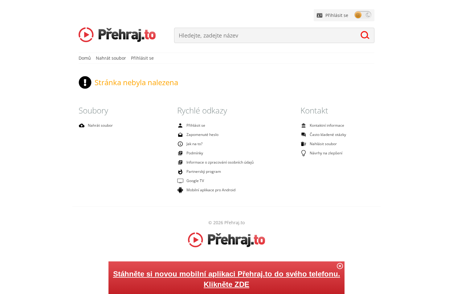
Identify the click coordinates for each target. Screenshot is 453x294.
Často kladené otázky (328, 134)
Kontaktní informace (327, 125)
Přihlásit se (336, 15)
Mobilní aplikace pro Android (210, 190)
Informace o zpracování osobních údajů (220, 162)
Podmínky (194, 153)
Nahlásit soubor (323, 143)
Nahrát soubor (111, 58)
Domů (85, 58)
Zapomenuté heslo (202, 134)
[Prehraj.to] (117, 35)
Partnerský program (203, 171)
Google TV (195, 180)
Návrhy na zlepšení (326, 153)
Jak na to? (194, 143)
